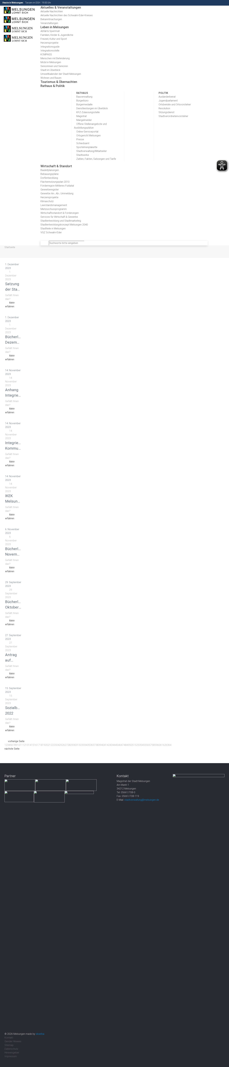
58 (153, 744)
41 (105, 744)
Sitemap (9, 1045)
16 (35, 744)
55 (144, 744)
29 (71, 744)
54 (142, 744)
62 (164, 744)
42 (108, 744)
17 (38, 744)
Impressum (11, 1056)
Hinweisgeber (12, 1052)
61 (161, 744)
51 (133, 744)
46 (119, 744)
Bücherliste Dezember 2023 (14, 342)
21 (49, 744)
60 (158, 744)
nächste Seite (12, 748)
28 (69, 744)
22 (52, 744)
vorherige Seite (16, 741)
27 (66, 744)
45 (116, 744)
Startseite (10, 247)
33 (83, 744)
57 (150, 744)
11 (21, 744)
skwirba (40, 1033)
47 (122, 744)
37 (94, 744)
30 (74, 744)
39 (99, 744)
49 (127, 744)
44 (113, 744)
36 (91, 744)
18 (41, 744)
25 (60, 744)
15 (32, 744)
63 (167, 744)
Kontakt (9, 1037)
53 (139, 744)
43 (111, 744)
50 (130, 744)
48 (125, 744)
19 (43, 744)
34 (85, 744)
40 (102, 744)
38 (97, 744)
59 (156, 744)
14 (29, 744)
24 (57, 744)
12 (24, 744)
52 (136, 744)
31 (77, 744)
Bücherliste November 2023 (14, 554)
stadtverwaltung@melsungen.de (141, 799)
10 (18, 744)
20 (46, 744)
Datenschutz (11, 1048)
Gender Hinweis (13, 1041)
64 (170, 744)
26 (63, 744)
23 (55, 744)
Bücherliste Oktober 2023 (14, 607)
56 (147, 744)
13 (27, 744)
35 (88, 744)
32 (80, 744)
